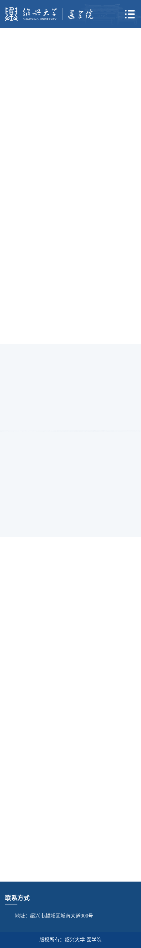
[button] (76, 192)
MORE (121, 153)
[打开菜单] (130, 14)
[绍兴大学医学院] (49, 14)
